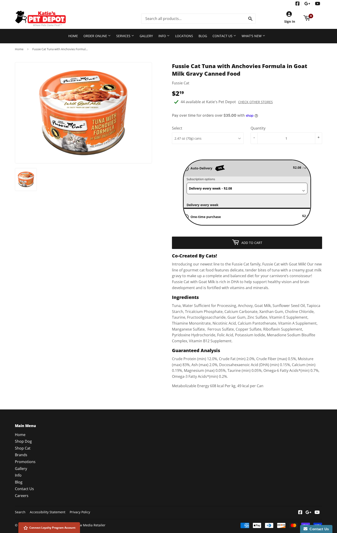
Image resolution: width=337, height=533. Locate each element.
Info (162, 36)
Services (123, 36)
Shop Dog (23, 441)
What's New (252, 36)
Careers (21, 495)
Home (73, 36)
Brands (21, 454)
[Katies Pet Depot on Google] (307, 4)
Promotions (25, 461)
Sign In (289, 21)
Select (177, 128)
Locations (184, 36)
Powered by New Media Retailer (80, 525)
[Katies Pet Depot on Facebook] (298, 4)
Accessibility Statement (47, 512)
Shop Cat (22, 448)
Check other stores (255, 102)
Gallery (146, 36)
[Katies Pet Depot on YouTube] (317, 4)
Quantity (258, 128)
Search (20, 512)
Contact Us (223, 36)
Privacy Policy (80, 512)
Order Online (95, 36)
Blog (203, 36)
